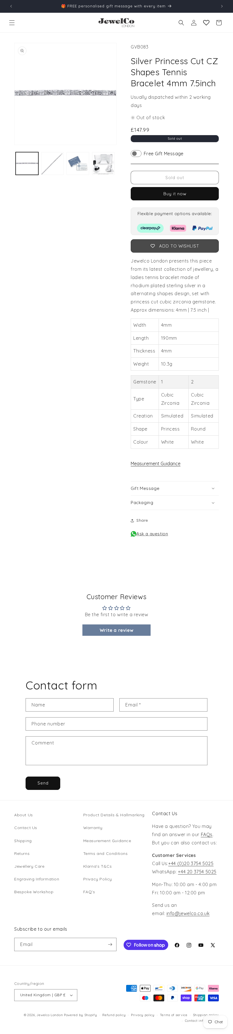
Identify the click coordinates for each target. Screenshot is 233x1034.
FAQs (207, 834)
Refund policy (114, 1015)
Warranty (93, 827)
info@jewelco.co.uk (188, 913)
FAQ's (89, 891)
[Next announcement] (222, 6)
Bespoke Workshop (34, 891)
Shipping (23, 840)
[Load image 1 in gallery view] (27, 163)
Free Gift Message (164, 153)
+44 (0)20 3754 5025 (190, 863)
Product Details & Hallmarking (114, 814)
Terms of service (174, 1015)
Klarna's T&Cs (97, 866)
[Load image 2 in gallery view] (52, 163)
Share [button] (142, 520)
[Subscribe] (110, 944)
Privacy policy (143, 1015)
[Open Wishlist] (206, 22)
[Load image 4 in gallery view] (103, 163)
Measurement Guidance (155, 463)
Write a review (116, 630)
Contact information (202, 1021)
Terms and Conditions (105, 853)
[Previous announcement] (11, 6)
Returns (22, 853)
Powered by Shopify (80, 1015)
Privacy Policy (97, 879)
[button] (12, 22)
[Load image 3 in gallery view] (77, 163)
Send (43, 783)
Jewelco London (50, 1015)
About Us (23, 814)
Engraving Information (36, 879)
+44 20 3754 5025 (197, 871)
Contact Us (25, 827)
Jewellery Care (29, 866)
